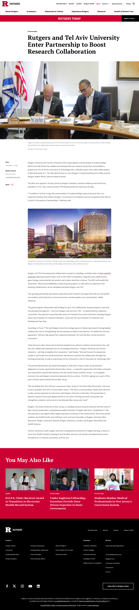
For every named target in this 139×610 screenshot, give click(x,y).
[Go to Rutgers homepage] (11, 3)
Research (101, 11)
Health (8, 493)
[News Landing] (69, 21)
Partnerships (32, 31)
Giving (128, 4)
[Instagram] (22, 586)
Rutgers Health (89, 4)
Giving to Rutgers (11, 559)
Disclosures (109, 567)
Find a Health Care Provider (64, 550)
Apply (98, 4)
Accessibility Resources (113, 554)
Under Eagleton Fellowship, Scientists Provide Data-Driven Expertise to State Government (68, 503)
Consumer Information (113, 563)
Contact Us (9, 550)
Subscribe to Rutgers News (118, 586)
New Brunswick (61, 4)
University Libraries (89, 554)
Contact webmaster (93, 605)
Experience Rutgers (80, 11)
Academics (31, 11)
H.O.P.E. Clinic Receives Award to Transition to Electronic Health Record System (25, 501)
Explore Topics (129, 18)
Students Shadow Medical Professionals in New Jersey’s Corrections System (113, 501)
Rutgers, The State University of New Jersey (63, 605)
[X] (14, 586)
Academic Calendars (90, 546)
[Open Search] (134, 3)
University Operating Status (115, 546)
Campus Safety (10, 546)
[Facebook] (7, 586)
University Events (61, 554)
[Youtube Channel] (30, 586)
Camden (79, 4)
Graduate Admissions (38, 546)
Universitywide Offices (38, 559)
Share (8, 185)
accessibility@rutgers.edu (62, 601)
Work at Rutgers (61, 546)
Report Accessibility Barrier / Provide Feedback (92, 601)
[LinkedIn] (38, 586)
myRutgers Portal (89, 559)
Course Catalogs (88, 550)
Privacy (108, 572)
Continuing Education (12, 554)
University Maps (36, 554)
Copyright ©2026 (45, 605)
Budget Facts (110, 559)
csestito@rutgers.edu (13, 177)
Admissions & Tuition (54, 11)
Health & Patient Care (123, 11)
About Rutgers (12, 11)
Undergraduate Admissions (39, 550)
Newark (71, 4)
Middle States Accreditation (92, 563)
